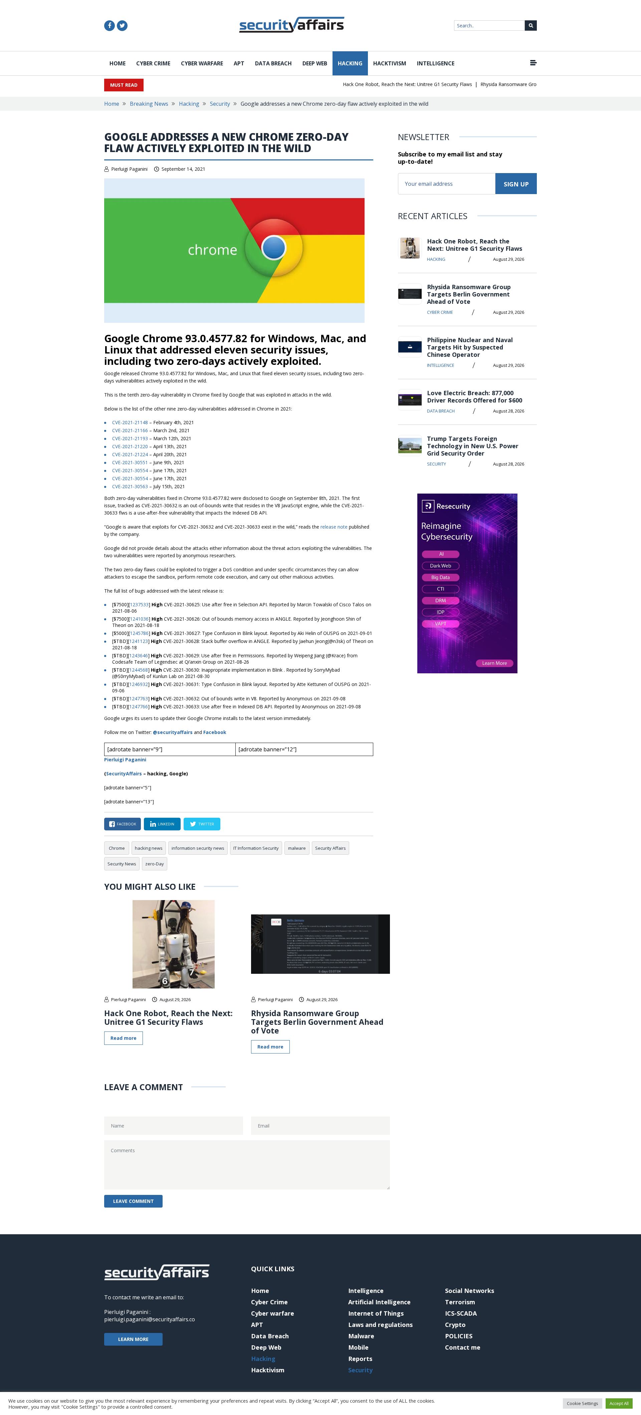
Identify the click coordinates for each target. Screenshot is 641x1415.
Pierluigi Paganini (129, 169)
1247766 (138, 706)
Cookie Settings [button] (582, 1403)
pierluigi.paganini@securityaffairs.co (149, 1319)
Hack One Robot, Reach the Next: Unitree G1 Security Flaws (392, 84)
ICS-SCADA (461, 1313)
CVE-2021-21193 (130, 438)
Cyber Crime (153, 63)
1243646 (138, 655)
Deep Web (314, 63)
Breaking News (149, 103)
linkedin (166, 823)
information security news (198, 848)
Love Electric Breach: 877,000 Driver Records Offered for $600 (474, 396)
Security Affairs (330, 848)
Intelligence (435, 63)
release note (334, 527)
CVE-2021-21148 (130, 422)
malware (297, 848)
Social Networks (469, 1291)
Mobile (358, 1347)
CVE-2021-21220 (130, 446)
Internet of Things (376, 1313)
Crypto (455, 1325)
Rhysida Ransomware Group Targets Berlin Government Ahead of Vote (317, 1022)
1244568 (138, 670)
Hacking (350, 63)
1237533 (139, 604)
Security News (122, 864)
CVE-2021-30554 (130, 470)
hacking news (149, 848)
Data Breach (273, 63)
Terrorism (460, 1302)
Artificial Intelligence (379, 1302)
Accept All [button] (619, 1403)
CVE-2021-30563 (130, 486)
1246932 (138, 684)
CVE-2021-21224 (130, 454)
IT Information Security (256, 848)
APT (239, 63)
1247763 (138, 698)
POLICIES (458, 1336)
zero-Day (154, 864)
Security (220, 103)
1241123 (138, 641)
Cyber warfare (202, 63)
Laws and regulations (380, 1325)
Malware (361, 1336)
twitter (206, 823)
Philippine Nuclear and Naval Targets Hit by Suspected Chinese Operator (470, 347)
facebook (126, 823)
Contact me (462, 1347)
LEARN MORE (133, 1339)
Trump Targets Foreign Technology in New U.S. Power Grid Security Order (472, 446)
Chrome (117, 848)
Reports (360, 1359)
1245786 (139, 633)
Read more (124, 1038)
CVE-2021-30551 (130, 462)
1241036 (139, 619)
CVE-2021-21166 (130, 430)
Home (118, 63)
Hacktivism (389, 63)
